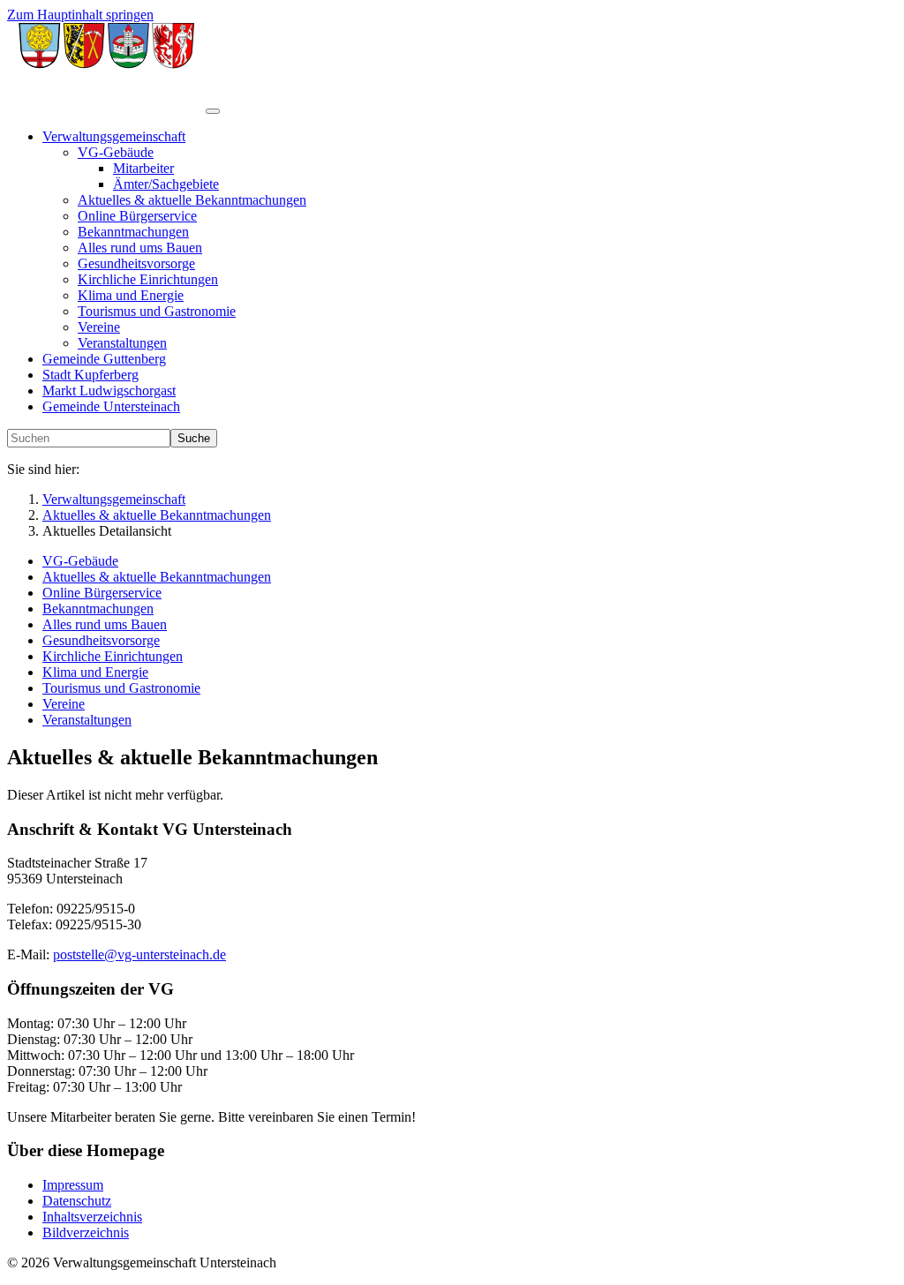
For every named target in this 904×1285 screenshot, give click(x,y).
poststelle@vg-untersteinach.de (139, 954)
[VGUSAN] (106, 106)
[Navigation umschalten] (213, 111)
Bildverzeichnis (85, 1232)
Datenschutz (76, 1200)
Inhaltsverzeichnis (92, 1216)
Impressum (72, 1184)
